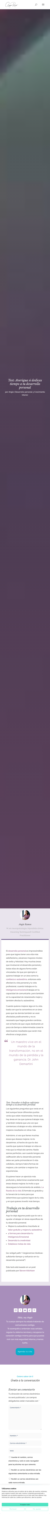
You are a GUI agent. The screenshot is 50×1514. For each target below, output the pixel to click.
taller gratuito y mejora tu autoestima (25, 1230)
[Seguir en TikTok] (30, 1310)
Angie (11, 392)
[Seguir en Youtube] (25, 1310)
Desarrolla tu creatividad (19, 1240)
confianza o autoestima (16, 979)
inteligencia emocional (16, 990)
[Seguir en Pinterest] (34, 1310)
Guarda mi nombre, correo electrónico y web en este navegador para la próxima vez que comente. (23, 1460)
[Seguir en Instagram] (16, 1310)
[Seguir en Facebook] (20, 1310)
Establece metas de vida (19, 1244)
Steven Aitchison (27, 1270)
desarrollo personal (17, 951)
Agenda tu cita (25, 1352)
